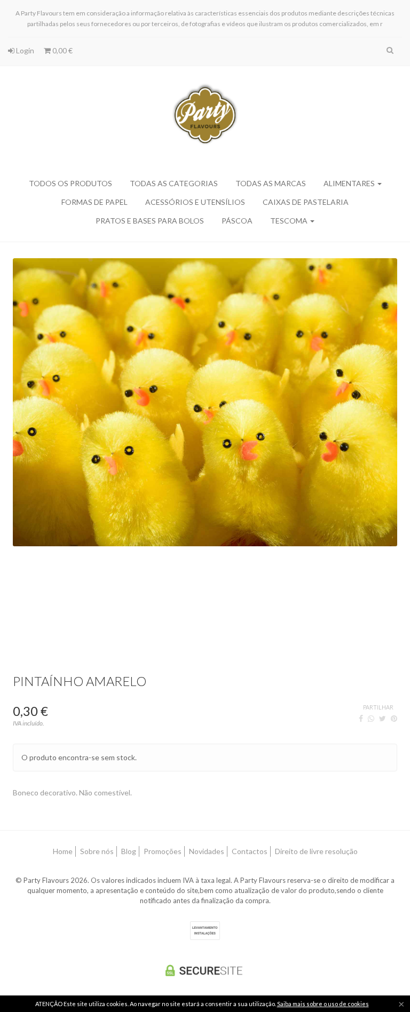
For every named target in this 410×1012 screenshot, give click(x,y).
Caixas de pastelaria (306, 201)
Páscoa (237, 220)
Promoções (163, 851)
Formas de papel (94, 201)
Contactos (249, 851)
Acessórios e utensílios (195, 201)
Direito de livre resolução (316, 851)
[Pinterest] (394, 718)
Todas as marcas (270, 183)
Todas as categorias (174, 183)
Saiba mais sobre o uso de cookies (323, 1003)
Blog (128, 851)
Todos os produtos (70, 183)
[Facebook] (361, 718)
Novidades (206, 851)
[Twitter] (382, 718)
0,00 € (62, 50)
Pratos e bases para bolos (150, 220)
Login (24, 50)
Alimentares (350, 183)
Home (63, 851)
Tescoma (289, 220)
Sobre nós (97, 851)
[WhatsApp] (371, 718)
